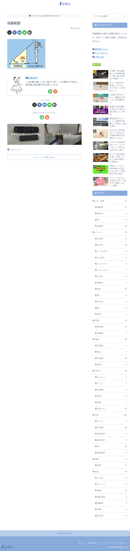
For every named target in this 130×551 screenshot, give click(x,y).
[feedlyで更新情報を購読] (50, 91)
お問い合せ (99, 57)
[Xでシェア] (9, 32)
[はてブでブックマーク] (19, 32)
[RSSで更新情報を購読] (55, 91)
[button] (29, 32)
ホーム (81, 543)
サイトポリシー (101, 53)
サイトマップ (105, 543)
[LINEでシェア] (24, 32)
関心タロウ (32, 78)
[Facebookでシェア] (14, 32)
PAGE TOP (66, 533)
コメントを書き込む (44, 157)
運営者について (101, 49)
